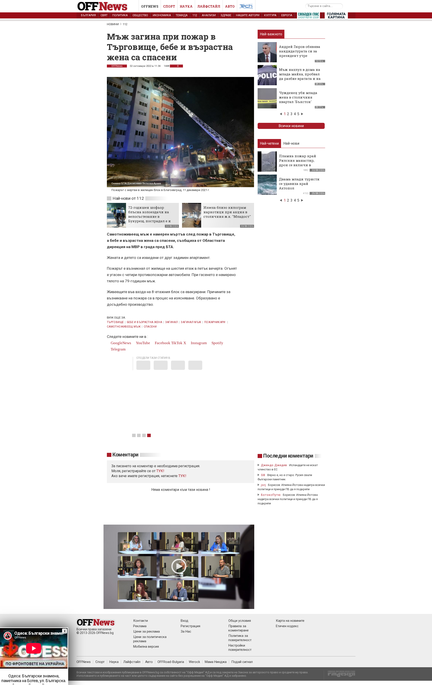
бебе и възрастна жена (144, 322)
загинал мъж (191, 322)
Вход (184, 621)
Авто (230, 6)
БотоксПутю (271, 494)
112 (194, 15)
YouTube (142, 343)
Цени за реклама (146, 631)
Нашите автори (247, 15)
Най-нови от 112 (128, 198)
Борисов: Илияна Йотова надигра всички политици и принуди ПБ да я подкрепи (288, 499)
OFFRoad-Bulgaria (171, 662)
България (88, 15)
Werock (194, 662)
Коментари (125, 455)
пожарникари (215, 322)
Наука (186, 6)
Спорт (169, 6)
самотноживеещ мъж (124, 326)
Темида (182, 15)
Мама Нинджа (216, 662)
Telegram (118, 349)
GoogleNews (120, 343)
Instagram (198, 343)
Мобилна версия (146, 647)
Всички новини (291, 126)
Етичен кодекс (287, 626)
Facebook (162, 343)
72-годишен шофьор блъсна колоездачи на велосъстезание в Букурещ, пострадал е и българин (149, 216)
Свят (104, 15)
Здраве (225, 15)
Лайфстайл (208, 6)
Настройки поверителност (240, 647)
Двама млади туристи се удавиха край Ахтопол (299, 183)
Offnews (149, 6)
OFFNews (116, 66)
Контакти (140, 621)
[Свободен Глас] (308, 16)
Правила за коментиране (238, 628)
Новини (113, 24)
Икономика (162, 15)
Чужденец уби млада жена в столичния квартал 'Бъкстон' (298, 97)
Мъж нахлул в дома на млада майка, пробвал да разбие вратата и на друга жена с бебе (300, 76)
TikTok (176, 343)
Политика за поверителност (240, 638)
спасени (150, 326)
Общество (140, 15)
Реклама (139, 626)
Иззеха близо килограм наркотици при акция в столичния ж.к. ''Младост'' (227, 212)
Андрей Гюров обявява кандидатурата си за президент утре (299, 51)
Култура (270, 15)
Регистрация (190, 626)
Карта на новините (290, 621)
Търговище (115, 322)
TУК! (160, 471)
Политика (120, 15)
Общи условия (239, 621)
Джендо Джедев (274, 465)
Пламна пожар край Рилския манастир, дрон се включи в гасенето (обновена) (297, 163)
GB (263, 475)
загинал (171, 322)
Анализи (209, 15)
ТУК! (182, 476)
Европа (286, 15)
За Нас (186, 631)
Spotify (217, 343)
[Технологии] (246, 7)
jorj (264, 485)
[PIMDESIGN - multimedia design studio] (340, 675)
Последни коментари (288, 456)
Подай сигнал (242, 662)
